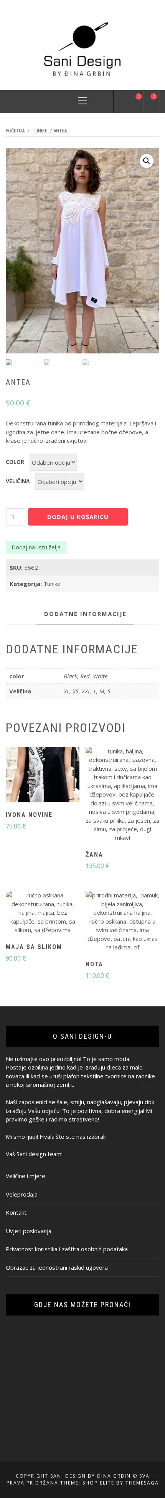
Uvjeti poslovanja (28, 1231)
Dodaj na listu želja (36, 547)
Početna (15, 131)
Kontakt (16, 1212)
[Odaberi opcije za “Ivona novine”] (29, 775)
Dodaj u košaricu (78, 517)
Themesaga (142, 1483)
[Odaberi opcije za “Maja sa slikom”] (29, 913)
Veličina (18, 481)
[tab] (85, 614)
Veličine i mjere (25, 1176)
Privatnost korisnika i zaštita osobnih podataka (67, 1249)
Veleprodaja (22, 1194)
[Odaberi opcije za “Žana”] (108, 795)
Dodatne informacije (85, 614)
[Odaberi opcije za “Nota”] (108, 922)
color (15, 461)
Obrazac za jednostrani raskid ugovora (57, 1267)
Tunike (40, 131)
